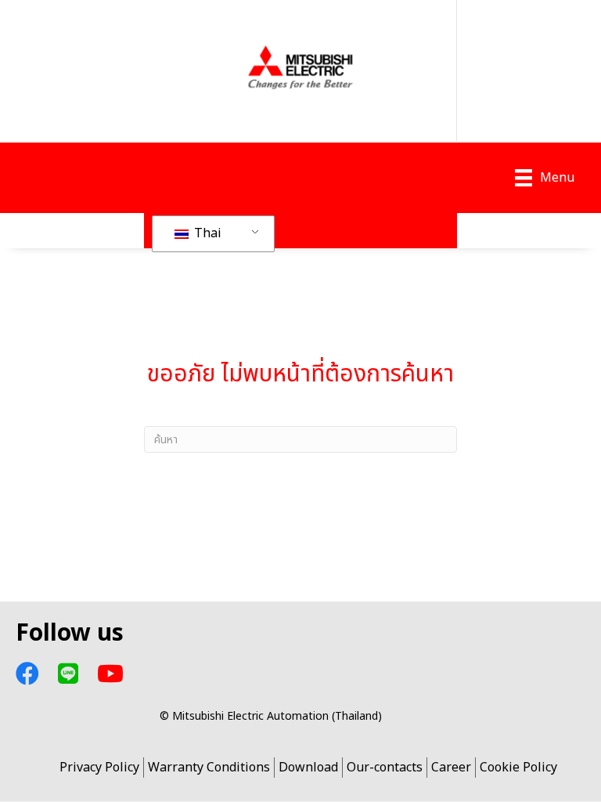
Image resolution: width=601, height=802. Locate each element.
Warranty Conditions (209, 767)
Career (451, 767)
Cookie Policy (518, 767)
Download (308, 767)
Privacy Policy (99, 767)
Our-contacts (385, 767)
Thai (206, 233)
